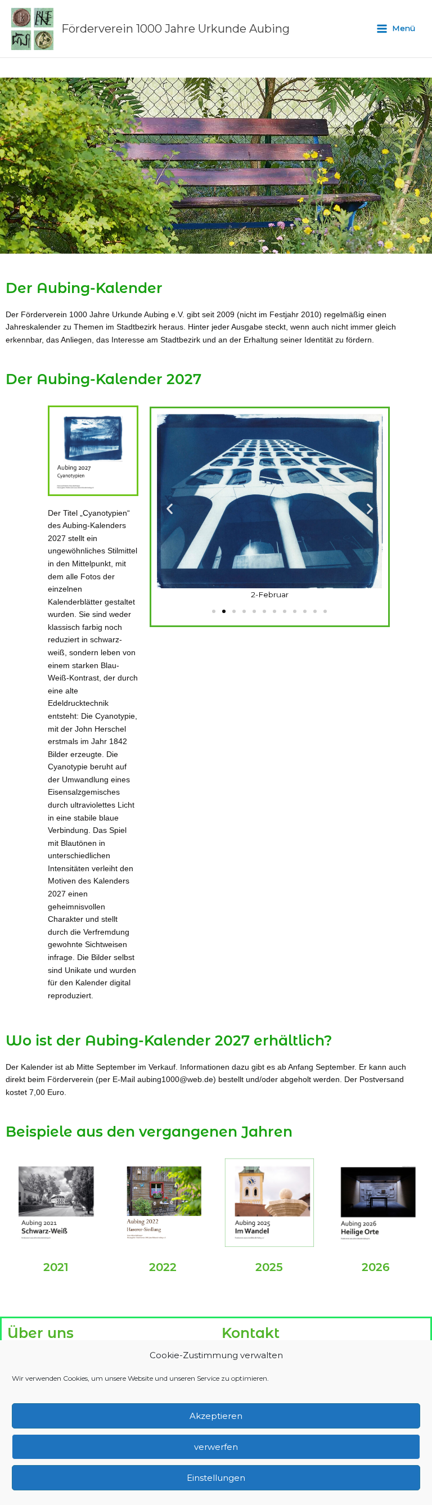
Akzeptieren (216, 1416)
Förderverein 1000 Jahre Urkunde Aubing (175, 28)
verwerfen (216, 1446)
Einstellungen (216, 1477)
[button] (170, 509)
